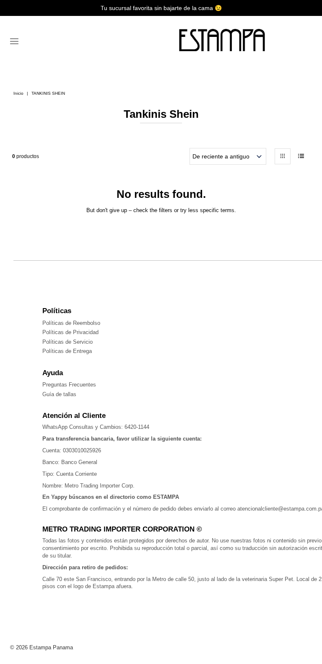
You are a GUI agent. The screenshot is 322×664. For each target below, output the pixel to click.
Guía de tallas (59, 394)
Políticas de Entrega (67, 351)
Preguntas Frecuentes (69, 384)
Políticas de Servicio (67, 342)
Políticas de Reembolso (71, 323)
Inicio (18, 93)
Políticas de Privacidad (70, 332)
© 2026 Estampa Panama (41, 647)
